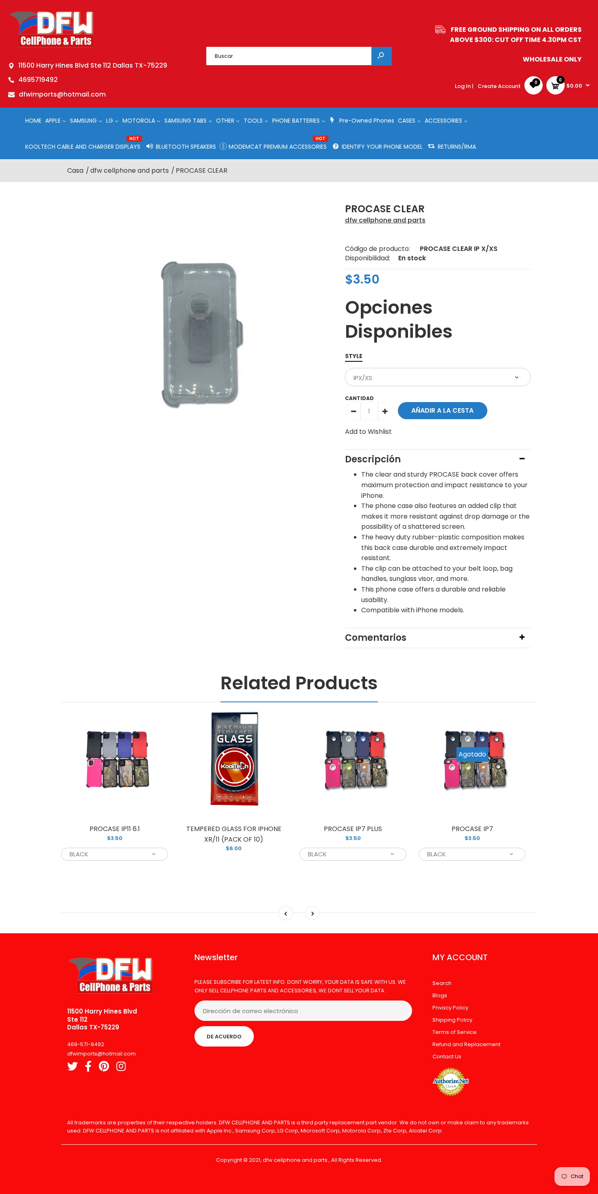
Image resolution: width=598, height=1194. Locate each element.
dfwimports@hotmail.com (62, 94)
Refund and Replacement (466, 1044)
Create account (499, 86)
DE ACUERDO (224, 1036)
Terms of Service (454, 1032)
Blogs (439, 995)
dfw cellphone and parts (385, 220)
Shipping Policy (452, 1020)
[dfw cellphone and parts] (52, 46)
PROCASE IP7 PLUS (353, 828)
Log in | (464, 86)
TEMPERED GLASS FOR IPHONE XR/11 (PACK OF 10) (234, 834)
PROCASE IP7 (472, 828)
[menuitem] (33, 120)
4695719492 (38, 79)
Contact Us (446, 1056)
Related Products (299, 683)
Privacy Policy (450, 1007)
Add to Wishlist (368, 431)
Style (353, 356)
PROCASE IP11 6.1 (114, 828)
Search (442, 983)
